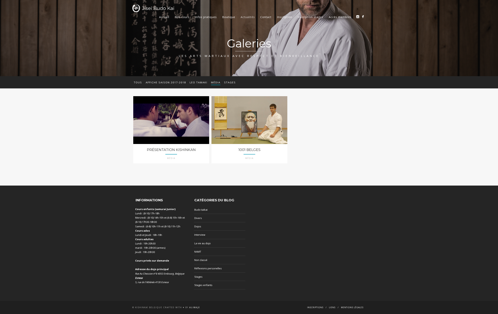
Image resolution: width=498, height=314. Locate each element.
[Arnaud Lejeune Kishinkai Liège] (357, 16)
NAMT (197, 251)
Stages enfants (203, 285)
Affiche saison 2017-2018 (166, 82)
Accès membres (340, 17)
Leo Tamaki (198, 82)
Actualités (248, 17)
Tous (138, 82)
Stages (230, 82)
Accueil (164, 17)
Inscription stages (310, 17)
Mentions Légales (352, 307)
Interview (199, 234)
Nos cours (182, 17)
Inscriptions (315, 307)
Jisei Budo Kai (158, 8)
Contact (266, 17)
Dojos (197, 226)
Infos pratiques (206, 17)
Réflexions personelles (208, 268)
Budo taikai (201, 209)
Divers (198, 218)
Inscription (284, 17)
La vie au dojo (202, 243)
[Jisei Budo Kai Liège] (362, 16)
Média (215, 82)
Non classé (200, 260)
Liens (332, 307)
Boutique (228, 17)
